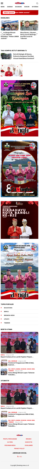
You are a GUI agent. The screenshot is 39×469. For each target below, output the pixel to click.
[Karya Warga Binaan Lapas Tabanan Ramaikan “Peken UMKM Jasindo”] (10, 25)
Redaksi (28, 439)
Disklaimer (29, 445)
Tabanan (7, 323)
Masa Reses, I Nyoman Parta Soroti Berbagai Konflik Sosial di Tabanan (28, 35)
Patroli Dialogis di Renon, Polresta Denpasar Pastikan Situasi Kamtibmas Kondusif (23, 56)
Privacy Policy (19, 448)
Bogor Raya (8, 308)
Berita (13, 369)
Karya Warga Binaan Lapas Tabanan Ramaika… (21, 374)
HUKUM (29, 369)
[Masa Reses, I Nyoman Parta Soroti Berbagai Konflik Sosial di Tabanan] (29, 25)
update (6, 319)
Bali (9, 361)
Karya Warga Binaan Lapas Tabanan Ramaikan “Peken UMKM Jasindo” (10, 35)
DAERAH (18, 369)
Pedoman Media (10, 445)
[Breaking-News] (19, 3)
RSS (21, 457)
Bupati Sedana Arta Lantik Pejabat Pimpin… (17, 357)
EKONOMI (23, 369)
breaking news (9, 315)
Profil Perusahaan (10, 439)
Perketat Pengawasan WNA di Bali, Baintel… (21, 364)
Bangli (6, 311)
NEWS (33, 369)
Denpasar (14, 361)
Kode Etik (28, 442)
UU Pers (10, 442)
